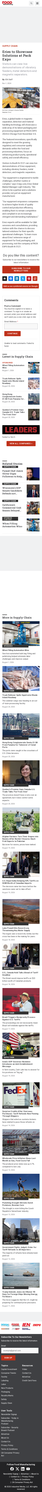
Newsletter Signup (10, 1474)
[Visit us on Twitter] (17, 1469)
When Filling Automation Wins (13, 366)
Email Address (11, 322)
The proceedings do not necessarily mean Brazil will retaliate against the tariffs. (20, 1024)
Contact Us (15, 1477)
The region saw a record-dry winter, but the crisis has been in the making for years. (20, 935)
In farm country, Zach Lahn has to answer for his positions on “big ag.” (20, 1071)
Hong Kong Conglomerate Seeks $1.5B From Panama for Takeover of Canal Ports (13, 396)
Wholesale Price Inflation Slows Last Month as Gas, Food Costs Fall (19, 1159)
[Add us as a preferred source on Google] (35, 278)
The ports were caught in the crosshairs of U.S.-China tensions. (20, 751)
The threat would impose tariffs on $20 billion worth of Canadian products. (18, 979)
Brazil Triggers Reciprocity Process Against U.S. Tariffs (18, 1018)
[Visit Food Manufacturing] (16, 1325)
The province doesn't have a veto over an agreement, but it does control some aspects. (19, 798)
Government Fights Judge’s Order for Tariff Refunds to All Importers (19, 1248)
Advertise (25, 1474)
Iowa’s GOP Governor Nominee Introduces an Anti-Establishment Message (17, 1064)
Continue (12, 333)
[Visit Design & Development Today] (5, 1325)
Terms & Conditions (22, 1479)
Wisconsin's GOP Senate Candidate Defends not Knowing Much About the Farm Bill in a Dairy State (13, 491)
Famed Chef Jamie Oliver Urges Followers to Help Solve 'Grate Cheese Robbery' (13, 474)
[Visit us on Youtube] (28, 1469)
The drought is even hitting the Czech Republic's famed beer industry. (18, 1209)
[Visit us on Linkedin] (22, 1469)
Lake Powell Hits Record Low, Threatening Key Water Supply (16, 929)
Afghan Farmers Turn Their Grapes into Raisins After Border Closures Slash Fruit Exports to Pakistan (20, 838)
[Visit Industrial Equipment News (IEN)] (26, 1325)
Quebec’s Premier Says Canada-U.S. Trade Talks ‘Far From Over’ (13, 412)
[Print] (4, 278)
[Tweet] (23, 278)
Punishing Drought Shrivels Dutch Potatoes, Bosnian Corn (17, 1204)
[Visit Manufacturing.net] (16, 1329)
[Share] (10, 278)
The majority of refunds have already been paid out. (20, 1254)
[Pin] (29, 278)
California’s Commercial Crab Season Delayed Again (11, 508)
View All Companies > (21, 443)
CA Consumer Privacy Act (22, 1482)
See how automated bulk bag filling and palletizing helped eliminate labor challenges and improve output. (18, 656)
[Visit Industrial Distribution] (5, 1329)
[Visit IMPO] (37, 1325)
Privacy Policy (28, 1477)
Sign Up (8, 1358)
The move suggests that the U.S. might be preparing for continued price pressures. (19, 1301)
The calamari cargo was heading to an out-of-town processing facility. (20, 702)
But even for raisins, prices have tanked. (19, 844)
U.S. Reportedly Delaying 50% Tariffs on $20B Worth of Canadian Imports (20, 882)
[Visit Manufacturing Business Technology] (26, 1329)
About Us (35, 1474)
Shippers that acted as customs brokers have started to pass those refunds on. (19, 1120)
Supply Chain (10, 46)
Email (3, 1346)
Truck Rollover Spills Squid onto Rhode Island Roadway (13, 381)
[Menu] (37, 3)
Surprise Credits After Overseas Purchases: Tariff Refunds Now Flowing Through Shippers (20, 1113)
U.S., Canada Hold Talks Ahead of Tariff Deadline (20, 974)
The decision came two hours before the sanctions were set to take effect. (19, 887)
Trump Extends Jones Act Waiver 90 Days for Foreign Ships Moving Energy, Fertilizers (20, 1294)
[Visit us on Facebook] (12, 1469)
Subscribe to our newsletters (21, 269)
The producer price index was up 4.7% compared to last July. (18, 1165)
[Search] (31, 3)
